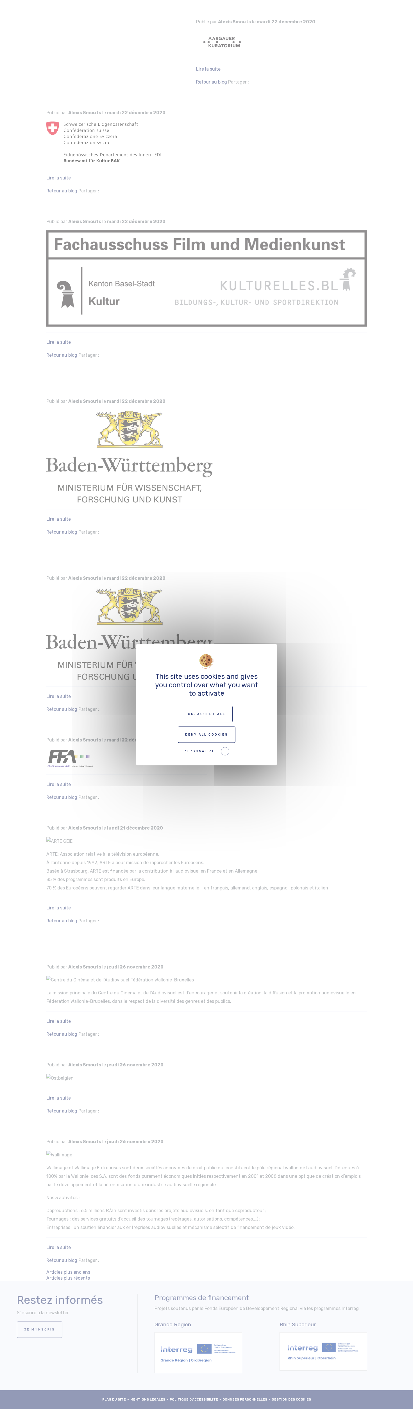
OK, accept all (206, 714)
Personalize (199, 751)
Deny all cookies (206, 734)
